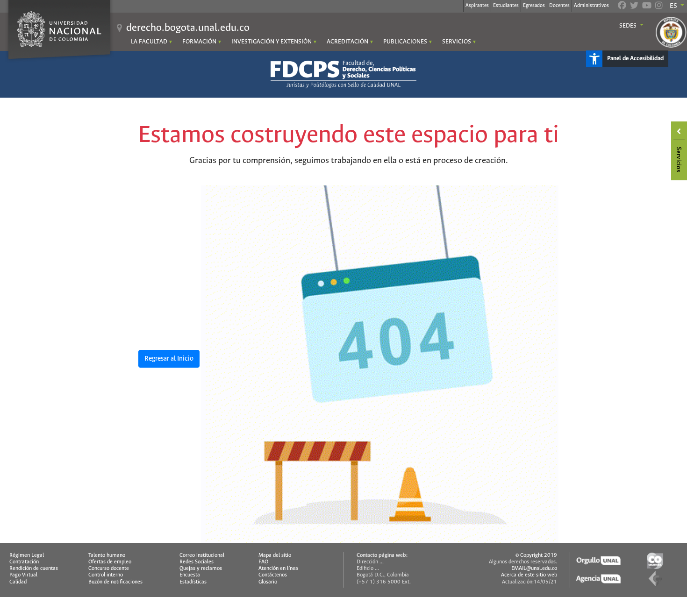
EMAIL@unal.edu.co (534, 568)
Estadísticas (193, 582)
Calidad (18, 582)
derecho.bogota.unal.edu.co (188, 28)
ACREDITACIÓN (347, 41)
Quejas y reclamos (200, 568)
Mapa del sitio (274, 555)
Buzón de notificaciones (115, 582)
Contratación (24, 562)
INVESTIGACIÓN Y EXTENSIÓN (271, 41)
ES (674, 6)
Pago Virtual (23, 575)
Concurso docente (108, 568)
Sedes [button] (628, 26)
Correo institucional (201, 555)
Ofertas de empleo (109, 562)
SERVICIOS (456, 41)
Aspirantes (477, 5)
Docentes (559, 5)
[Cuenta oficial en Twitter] (634, 6)
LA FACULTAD (149, 41)
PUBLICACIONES (405, 41)
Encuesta (189, 575)
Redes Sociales (196, 562)
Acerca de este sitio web (529, 575)
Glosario (267, 582)
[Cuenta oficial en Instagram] (659, 6)
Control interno (105, 575)
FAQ (263, 562)
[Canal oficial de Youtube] (646, 6)
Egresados (534, 5)
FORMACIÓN (199, 41)
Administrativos (591, 5)
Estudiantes (506, 5)
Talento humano (106, 555)
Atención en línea (278, 568)
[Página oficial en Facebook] (622, 6)
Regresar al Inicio (168, 358)
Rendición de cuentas (33, 568)
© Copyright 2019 (536, 555)
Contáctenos (272, 575)
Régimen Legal (26, 555)
